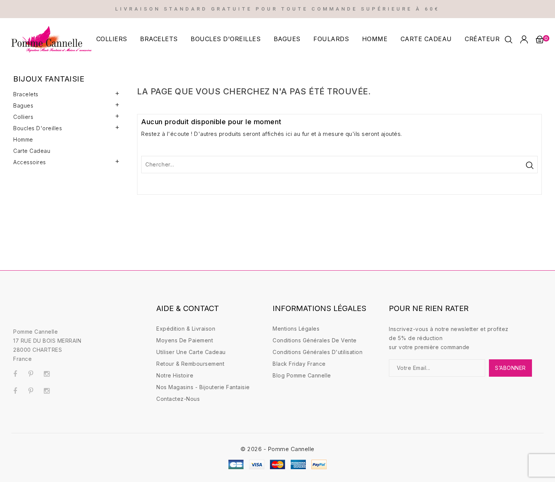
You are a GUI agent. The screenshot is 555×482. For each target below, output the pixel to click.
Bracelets (159, 39)
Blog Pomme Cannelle (302, 375)
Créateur (482, 39)
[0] (539, 39)
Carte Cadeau (31, 151)
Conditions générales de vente (315, 340)
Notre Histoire (174, 375)
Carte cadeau (426, 39)
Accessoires (29, 162)
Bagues (287, 39)
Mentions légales (296, 328)
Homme (375, 39)
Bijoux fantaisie (48, 78)
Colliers (111, 39)
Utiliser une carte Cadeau (191, 352)
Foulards (331, 39)
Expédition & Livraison (185, 328)
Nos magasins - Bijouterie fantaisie (203, 387)
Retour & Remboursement (190, 363)
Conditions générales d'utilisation (317, 352)
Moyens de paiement (184, 340)
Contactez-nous (178, 399)
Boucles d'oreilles (226, 39)
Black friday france (299, 363)
